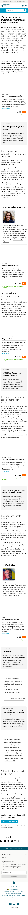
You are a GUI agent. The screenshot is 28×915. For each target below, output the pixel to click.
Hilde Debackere (6, 183)
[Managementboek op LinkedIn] (10, 904)
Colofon (17, 891)
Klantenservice (6, 854)
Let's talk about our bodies (12, 739)
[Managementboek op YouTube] (14, 904)
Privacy (22, 891)
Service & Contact (21, 895)
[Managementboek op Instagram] (18, 904)
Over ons (14, 897)
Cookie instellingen (16, 893)
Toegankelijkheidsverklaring (8, 895)
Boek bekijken (5, 108)
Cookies (8, 893)
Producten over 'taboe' (9, 821)
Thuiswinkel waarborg (14, 889)
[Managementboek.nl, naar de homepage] (5, 6)
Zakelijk (3, 858)
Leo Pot (3, 543)
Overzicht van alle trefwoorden (8, 826)
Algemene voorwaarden (8, 891)
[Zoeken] (25, 10)
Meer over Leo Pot (14, 595)
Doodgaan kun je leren (19, 698)
